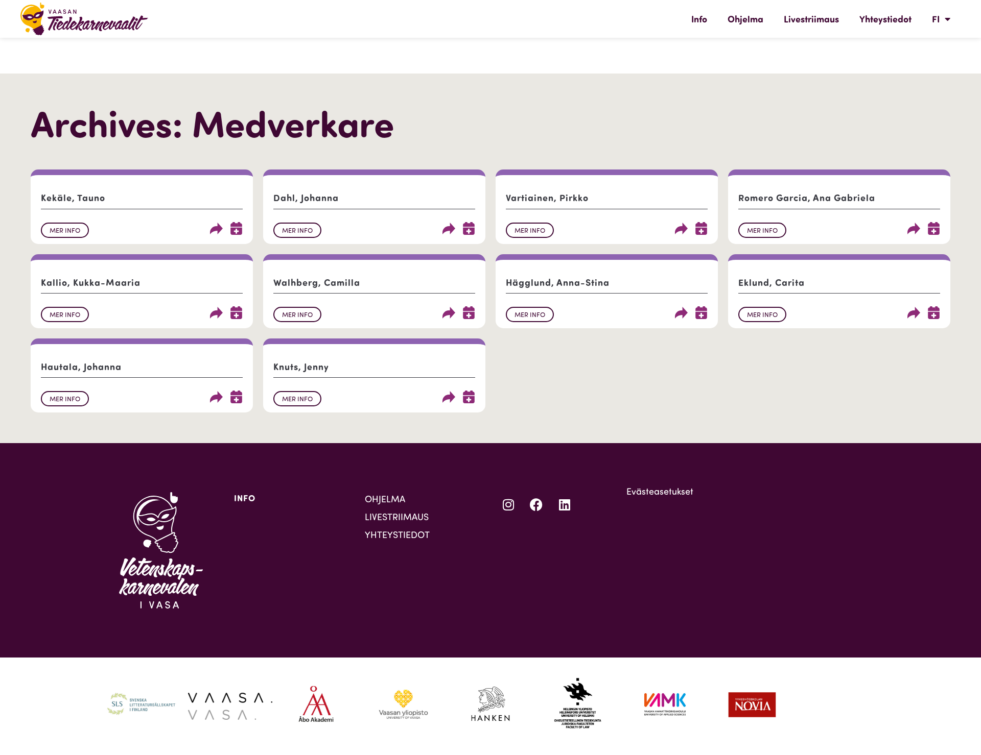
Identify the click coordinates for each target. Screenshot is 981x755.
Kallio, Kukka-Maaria (91, 282)
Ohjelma (745, 19)
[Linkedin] (564, 505)
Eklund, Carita (771, 282)
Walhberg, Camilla (316, 282)
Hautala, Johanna (81, 366)
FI (936, 19)
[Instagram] (508, 505)
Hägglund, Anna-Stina (558, 282)
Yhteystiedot (885, 19)
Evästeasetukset (659, 491)
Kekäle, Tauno (73, 197)
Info (699, 19)
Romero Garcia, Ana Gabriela (806, 197)
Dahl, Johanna (306, 197)
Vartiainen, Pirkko (547, 197)
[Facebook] (536, 505)
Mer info (65, 230)
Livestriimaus (811, 19)
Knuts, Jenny (301, 366)
